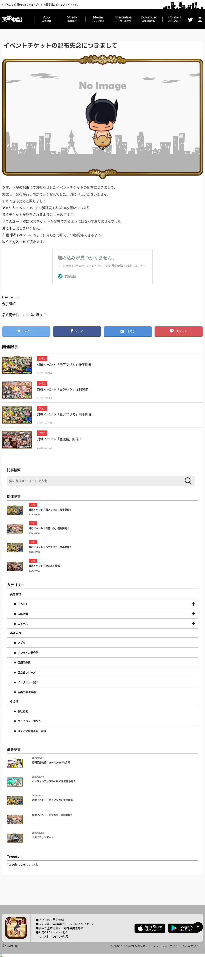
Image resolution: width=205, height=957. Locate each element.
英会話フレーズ (27, 672)
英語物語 (15, 594)
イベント (23, 604)
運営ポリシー (193, 946)
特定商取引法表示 (137, 946)
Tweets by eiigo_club (22, 864)
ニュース (23, 623)
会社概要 (23, 711)
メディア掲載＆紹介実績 (32, 731)
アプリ (21, 642)
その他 (14, 701)
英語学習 (15, 633)
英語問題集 (24, 662)
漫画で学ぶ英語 (27, 692)
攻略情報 (23, 614)
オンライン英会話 (28, 652)
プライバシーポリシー (31, 721)
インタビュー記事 (28, 682)
